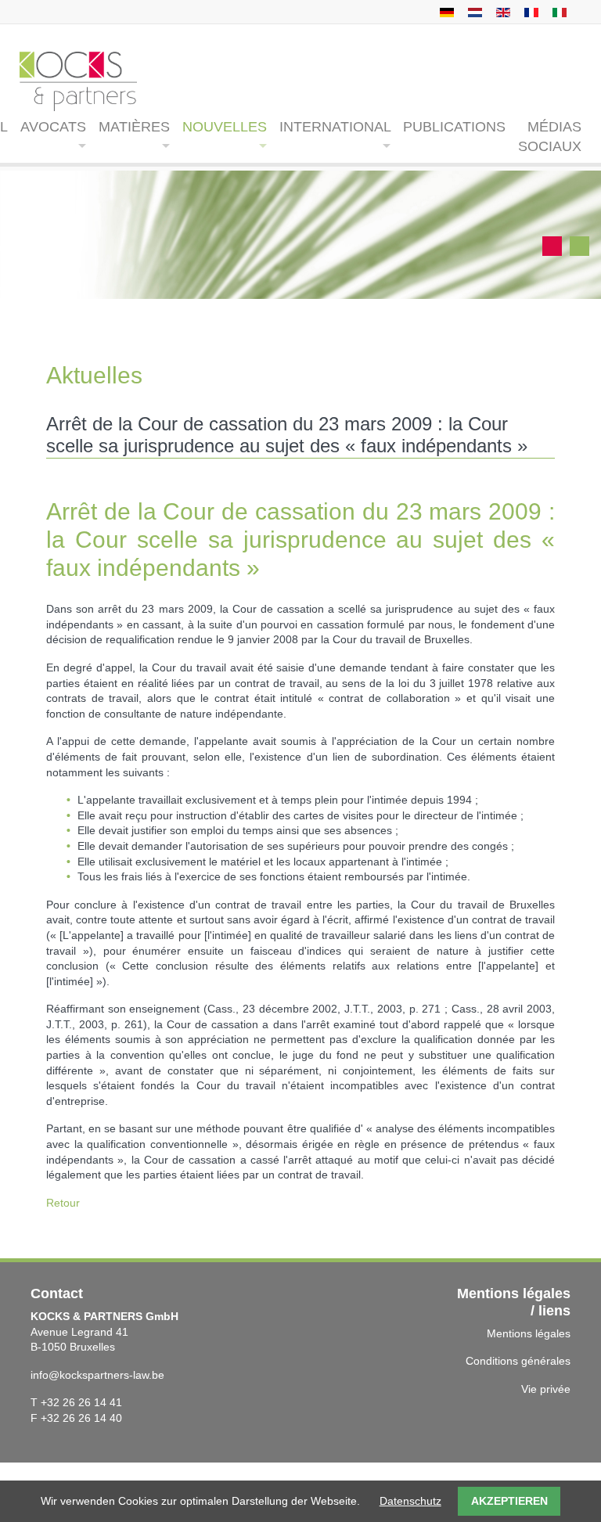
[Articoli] (558, 11)
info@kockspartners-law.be (97, 1375)
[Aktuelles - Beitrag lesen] (445, 11)
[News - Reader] (501, 11)
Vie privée (545, 1389)
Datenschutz (410, 1501)
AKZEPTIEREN (509, 1501)
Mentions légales (528, 1333)
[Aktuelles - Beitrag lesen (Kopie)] (473, 11)
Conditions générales (518, 1361)
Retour (63, 1202)
